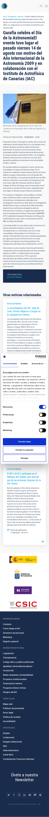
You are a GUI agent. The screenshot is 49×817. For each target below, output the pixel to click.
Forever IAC (8, 670)
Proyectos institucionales (15, 679)
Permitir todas (24, 442)
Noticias (21, 17)
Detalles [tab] (24, 363)
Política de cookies (12, 717)
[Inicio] (4, 6)
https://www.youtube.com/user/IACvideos (29, 795)
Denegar (24, 458)
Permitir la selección (24, 450)
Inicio (5, 17)
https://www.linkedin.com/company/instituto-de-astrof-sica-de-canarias (24, 795)
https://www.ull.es (23, 590)
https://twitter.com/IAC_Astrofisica (8, 795)
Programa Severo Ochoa (14, 688)
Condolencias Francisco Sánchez (18, 759)
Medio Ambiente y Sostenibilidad (18, 675)
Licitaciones (8, 737)
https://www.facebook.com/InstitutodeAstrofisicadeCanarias (14, 795)
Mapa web (7, 704)
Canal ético (8, 754)
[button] (24, 109)
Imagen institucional (12, 742)
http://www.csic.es (23, 604)
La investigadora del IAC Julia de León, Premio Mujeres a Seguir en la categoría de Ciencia (23, 311)
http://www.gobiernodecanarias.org (23, 574)
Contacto (7, 624)
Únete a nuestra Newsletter (24, 777)
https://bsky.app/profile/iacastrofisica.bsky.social (35, 795)
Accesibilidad (9, 721)
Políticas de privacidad (13, 708)
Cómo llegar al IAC (11, 628)
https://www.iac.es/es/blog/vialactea (40, 795)
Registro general (10, 641)
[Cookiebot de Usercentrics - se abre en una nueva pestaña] (35, 356)
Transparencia (9, 657)
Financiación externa (12, 683)
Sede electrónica (11, 750)
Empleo (6, 733)
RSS (5, 746)
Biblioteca (7, 637)
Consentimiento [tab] (10, 363)
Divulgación (12, 17)
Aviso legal (8, 712)
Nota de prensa (14, 277)
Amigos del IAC (10, 692)
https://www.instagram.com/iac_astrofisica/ (19, 795)
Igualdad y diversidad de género (17, 666)
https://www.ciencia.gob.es (23, 559)
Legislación (8, 653)
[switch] (42, 415)
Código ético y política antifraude (18, 662)
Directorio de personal (13, 633)
